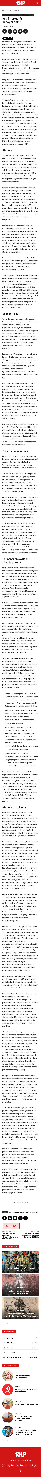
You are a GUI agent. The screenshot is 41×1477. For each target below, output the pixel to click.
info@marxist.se (25, 1460)
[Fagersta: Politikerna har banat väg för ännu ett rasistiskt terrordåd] (7, 1431)
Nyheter (18, 1402)
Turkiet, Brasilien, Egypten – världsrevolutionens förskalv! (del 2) (10, 1236)
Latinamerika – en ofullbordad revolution (20, 1269)
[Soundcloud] (12, 1465)
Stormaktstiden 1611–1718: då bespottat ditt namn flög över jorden (20, 1315)
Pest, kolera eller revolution (26, 1404)
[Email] (25, 31)
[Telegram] (15, 31)
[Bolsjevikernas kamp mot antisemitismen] (20, 1285)
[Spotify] (17, 1465)
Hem (3, 10)
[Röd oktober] (20, 1470)
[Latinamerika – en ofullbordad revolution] (20, 1262)
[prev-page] (3, 1323)
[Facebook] (4, 31)
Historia (20, 10)
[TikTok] (26, 1465)
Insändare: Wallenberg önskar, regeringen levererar (24, 1418)
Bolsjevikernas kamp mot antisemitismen (20, 1292)
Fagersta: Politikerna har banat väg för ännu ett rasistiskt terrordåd (25, 1432)
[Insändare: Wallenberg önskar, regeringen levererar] (7, 1417)
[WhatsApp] (20, 31)
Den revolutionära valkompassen (22, 1377)
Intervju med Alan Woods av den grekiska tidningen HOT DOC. (30, 1235)
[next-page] (7, 1323)
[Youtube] (35, 1465)
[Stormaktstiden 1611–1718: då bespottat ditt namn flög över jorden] (20, 1308)
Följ (35, 1343)
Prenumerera (32, 1357)
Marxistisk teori (12, 10)
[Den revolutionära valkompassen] (7, 1375)
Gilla (35, 1338)
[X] (10, 31)
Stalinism (33, 1212)
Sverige (17, 1373)
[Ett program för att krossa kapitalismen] (7, 1389)
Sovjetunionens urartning (26, 15)
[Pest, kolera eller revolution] (7, 1403)
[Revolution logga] (20, 3)
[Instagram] (8, 1465)
